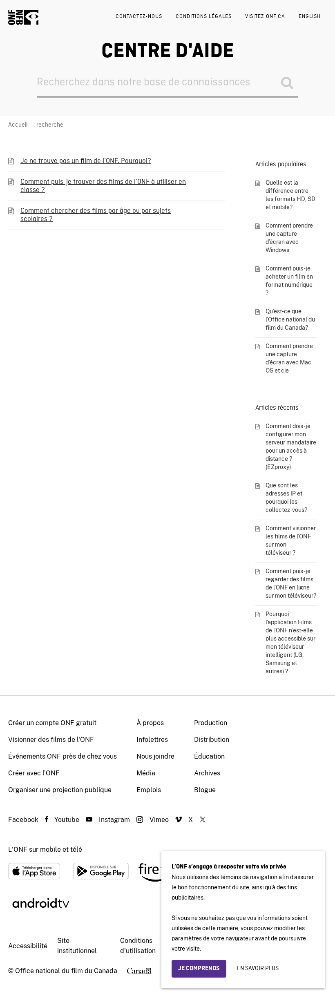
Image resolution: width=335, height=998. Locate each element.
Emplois (148, 790)
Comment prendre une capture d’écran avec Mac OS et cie (289, 358)
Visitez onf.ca (265, 16)
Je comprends (199, 968)
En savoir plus (258, 969)
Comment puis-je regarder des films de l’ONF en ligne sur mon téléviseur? (291, 583)
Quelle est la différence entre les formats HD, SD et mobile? (290, 194)
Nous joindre (155, 756)
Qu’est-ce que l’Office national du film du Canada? (290, 319)
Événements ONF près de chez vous (62, 756)
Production (210, 723)
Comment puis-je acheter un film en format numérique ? (289, 280)
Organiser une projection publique (60, 790)
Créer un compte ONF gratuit (52, 723)
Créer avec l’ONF (34, 773)
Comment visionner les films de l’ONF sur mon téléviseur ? (291, 540)
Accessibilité (27, 946)
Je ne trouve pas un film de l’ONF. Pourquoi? (85, 161)
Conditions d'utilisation (138, 946)
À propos (150, 723)
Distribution (211, 739)
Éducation (209, 756)
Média (145, 773)
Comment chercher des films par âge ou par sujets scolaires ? (95, 215)
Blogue (205, 790)
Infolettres (152, 739)
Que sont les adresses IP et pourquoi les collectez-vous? (286, 497)
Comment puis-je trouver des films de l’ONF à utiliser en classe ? (103, 186)
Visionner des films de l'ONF (51, 739)
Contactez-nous (139, 16)
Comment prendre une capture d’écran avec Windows (289, 237)
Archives (207, 773)
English (310, 16)
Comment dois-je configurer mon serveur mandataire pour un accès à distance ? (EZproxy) (291, 446)
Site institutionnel (77, 946)
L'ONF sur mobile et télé (45, 849)
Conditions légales (204, 16)
